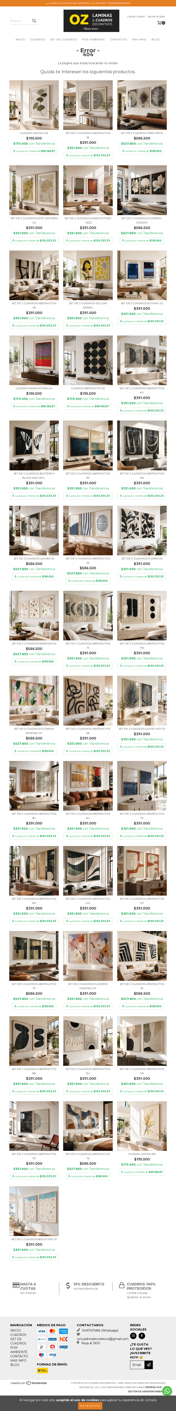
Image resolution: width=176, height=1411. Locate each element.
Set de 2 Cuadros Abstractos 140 (88, 901)
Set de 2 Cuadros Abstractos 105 (142, 645)
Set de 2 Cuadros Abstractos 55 (88, 135)
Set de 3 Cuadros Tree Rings (142, 133)
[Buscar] (34, 21)
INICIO (20, 39)
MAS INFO (139, 39)
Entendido (90, 1405)
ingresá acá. (153, 1387)
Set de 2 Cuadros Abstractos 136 (142, 475)
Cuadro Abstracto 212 (88, 388)
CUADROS (37, 39)
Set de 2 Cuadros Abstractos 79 (142, 816)
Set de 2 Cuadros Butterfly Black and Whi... (34, 475)
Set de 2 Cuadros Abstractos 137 (88, 475)
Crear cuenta (136, 16)
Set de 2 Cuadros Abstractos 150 (34, 901)
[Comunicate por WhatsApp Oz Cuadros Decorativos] (167, 1391)
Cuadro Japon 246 (34, 133)
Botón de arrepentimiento (147, 1391)
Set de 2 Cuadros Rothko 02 (142, 303)
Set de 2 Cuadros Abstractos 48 (34, 305)
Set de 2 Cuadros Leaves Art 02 (142, 728)
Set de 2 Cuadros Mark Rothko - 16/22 (88, 220)
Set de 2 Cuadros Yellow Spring (88, 305)
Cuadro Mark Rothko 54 (34, 388)
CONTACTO (118, 39)
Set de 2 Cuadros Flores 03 (141, 558)
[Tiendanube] (29, 1384)
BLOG (156, 39)
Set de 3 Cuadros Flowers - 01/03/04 (142, 220)
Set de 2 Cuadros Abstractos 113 (34, 1156)
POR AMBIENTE (93, 39)
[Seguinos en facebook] (142, 1336)
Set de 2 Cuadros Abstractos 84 (88, 816)
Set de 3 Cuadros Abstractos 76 (88, 1156)
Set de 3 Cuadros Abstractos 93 (88, 560)
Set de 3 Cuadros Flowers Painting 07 (34, 731)
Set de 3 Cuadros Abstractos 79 (34, 986)
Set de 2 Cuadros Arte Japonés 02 (34, 220)
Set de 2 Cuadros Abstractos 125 (142, 1071)
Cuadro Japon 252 (142, 1154)
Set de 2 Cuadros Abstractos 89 (34, 816)
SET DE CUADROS (63, 39)
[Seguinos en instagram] (133, 1336)
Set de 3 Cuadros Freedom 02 (34, 643)
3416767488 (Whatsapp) (100, 1330)
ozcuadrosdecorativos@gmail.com (103, 1339)
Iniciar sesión (156, 16)
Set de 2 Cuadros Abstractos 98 (88, 731)
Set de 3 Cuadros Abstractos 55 (142, 986)
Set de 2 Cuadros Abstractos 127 (142, 901)
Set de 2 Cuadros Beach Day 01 (34, 1239)
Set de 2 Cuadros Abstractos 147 (142, 390)
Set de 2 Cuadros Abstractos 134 (88, 1071)
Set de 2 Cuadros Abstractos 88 (34, 1071)
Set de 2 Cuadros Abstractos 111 (88, 645)
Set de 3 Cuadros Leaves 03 (34, 558)
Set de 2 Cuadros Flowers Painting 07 (88, 986)
